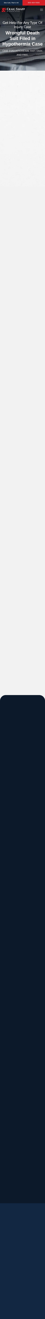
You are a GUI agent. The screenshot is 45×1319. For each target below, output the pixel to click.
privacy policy (33, 523)
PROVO (23, 825)
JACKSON (22, 911)
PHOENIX (22, 1039)
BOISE (22, 847)
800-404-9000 (34, 2)
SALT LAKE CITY (22, 804)
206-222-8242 (22, 908)
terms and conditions (16, 523)
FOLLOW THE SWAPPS (23, 1299)
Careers (8, 1236)
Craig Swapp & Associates (11, 388)
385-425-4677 (22, 1092)
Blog (30, 1231)
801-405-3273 (22, 823)
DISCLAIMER (25, 1252)
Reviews (17, 1231)
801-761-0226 (22, 1172)
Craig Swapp (11, 424)
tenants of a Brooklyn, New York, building (18, 293)
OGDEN (22, 1057)
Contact (23, 1236)
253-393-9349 (22, 1132)
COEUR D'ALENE (22, 996)
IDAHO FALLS (23, 1095)
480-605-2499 (22, 1055)
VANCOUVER (22, 1175)
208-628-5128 (22, 865)
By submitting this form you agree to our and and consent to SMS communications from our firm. (23, 524)
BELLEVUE (22, 1135)
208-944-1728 (22, 1111)
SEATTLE (22, 889)
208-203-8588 (22, 783)
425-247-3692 (22, 1154)
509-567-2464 (22, 887)
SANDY (22, 745)
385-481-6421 (22, 1074)
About (4, 1231)
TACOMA (22, 1114)
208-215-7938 (22, 1015)
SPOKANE (22, 868)
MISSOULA (22, 932)
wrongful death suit (13, 156)
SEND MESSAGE (21, 536)
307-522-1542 (22, 929)
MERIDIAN (22, 766)
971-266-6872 (22, 972)
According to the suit (9, 190)
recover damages (16, 376)
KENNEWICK (22, 975)
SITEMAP (37, 1252)
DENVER (22, 1017)
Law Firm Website (13, 1309)
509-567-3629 (22, 993)
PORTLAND (22, 953)
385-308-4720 (22, 844)
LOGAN (22, 1076)
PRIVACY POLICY (11, 1252)
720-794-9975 (22, 1036)
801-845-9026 (22, 764)
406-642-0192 (22, 951)
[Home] (13, 10)
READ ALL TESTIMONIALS (22, 625)
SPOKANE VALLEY (22, 785)
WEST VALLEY (22, 1156)
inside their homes (14, 274)
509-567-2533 (22, 801)
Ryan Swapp (19, 421)
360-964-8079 (22, 1194)
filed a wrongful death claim (30, 103)
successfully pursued (33, 284)
